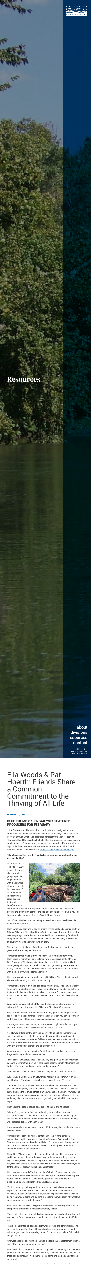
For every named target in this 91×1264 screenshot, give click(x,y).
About (82, 727)
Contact (80, 742)
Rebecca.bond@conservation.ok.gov (57, 849)
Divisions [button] (79, 732)
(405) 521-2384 (81, 749)
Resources (77, 737)
